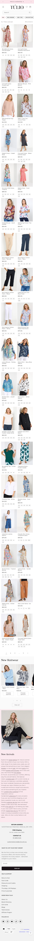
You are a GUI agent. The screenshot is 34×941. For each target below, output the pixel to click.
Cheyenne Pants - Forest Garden (23, 467)
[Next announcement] (31, 1)
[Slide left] (13, 700)
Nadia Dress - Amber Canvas (8, 604)
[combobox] (17, 12)
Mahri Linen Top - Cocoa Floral (23, 119)
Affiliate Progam (7, 912)
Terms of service (22, 931)
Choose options (8, 693)
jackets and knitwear (12, 770)
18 (13, 124)
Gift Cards (5, 904)
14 (8, 124)
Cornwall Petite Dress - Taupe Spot (25, 639)
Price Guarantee (7, 891)
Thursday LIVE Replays (9, 888)
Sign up (17, 868)
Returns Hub (6, 878)
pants (24, 768)
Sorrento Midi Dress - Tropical (8, 188)
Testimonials (5, 910)
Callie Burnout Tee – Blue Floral (24, 293)
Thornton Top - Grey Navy (23, 687)
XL (28, 298)
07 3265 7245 (17, 838)
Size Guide (5, 880)
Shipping (4, 885)
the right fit (9, 806)
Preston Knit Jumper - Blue (8, 687)
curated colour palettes (11, 791)
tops (13, 768)
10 (21, 159)
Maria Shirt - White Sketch (23, 397)
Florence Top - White (8, 499)
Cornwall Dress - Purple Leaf (7, 84)
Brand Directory (7, 902)
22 (24, 57)
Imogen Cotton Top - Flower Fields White (8, 432)
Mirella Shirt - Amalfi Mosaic (8, 397)
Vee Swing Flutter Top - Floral (25, 223)
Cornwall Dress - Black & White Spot (25, 154)
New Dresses (10, 17)
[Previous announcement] (3, 1)
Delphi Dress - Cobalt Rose (8, 154)
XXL (19, 300)
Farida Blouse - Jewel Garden (8, 223)
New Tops (20, 17)
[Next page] (27, 653)
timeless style (10, 779)
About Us (4, 899)
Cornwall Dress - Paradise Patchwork (24, 49)
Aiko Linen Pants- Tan (24, 603)
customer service (11, 802)
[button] (3, 7)
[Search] (29, 12)
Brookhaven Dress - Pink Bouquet (8, 49)
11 (23, 653)
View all (17, 705)
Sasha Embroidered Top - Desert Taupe (8, 639)
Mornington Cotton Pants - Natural (8, 258)
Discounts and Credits (8, 883)
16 (29, 159)
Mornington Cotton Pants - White (8, 328)
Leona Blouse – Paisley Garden (9, 362)
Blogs (3, 907)
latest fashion (13, 760)
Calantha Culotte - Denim (7, 534)
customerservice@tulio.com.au (17, 841)
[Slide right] (20, 700)
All (3, 17)
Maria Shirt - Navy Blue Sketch (25, 362)
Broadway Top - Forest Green (9, 467)
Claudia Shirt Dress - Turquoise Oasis (24, 534)
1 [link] (6, 653)
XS (19, 298)
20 (21, 57)
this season (17, 772)
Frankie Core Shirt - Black (24, 432)
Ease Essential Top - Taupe (8, 119)
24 (24, 439)
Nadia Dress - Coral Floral (23, 188)
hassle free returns (12, 811)
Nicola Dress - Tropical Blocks (9, 569)
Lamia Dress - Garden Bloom (24, 569)
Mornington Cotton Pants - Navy (24, 258)
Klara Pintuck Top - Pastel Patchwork (23, 328)
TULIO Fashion (26, 929)
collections (12, 796)
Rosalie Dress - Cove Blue (24, 500)
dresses (3, 768)
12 (5, 124)
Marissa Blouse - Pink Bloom (24, 84)
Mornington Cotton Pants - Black (8, 293)
